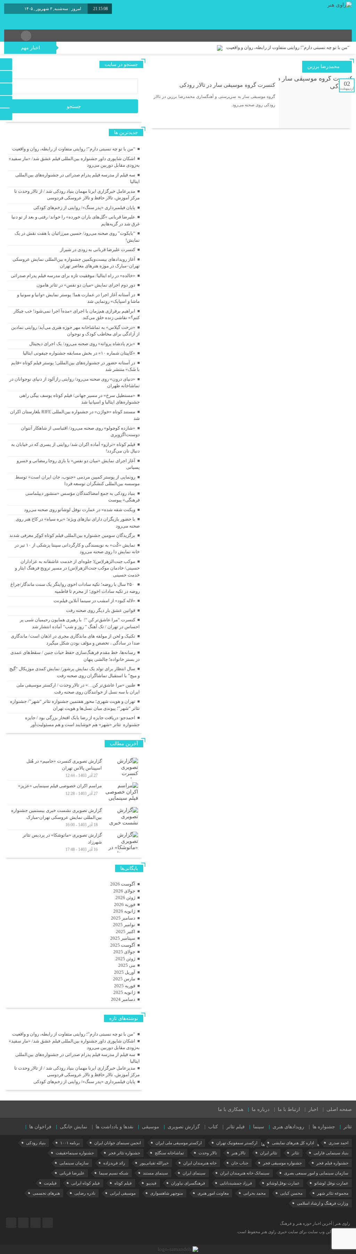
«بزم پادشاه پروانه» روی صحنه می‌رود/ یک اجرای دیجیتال (82, 343)
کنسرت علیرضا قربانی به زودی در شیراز (97, 249)
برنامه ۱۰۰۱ (70, 1142)
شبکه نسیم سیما (113, 1173)
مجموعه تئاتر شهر (332, 1193)
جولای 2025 (124, 951)
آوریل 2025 (124, 972)
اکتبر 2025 (125, 931)
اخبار (313, 1109)
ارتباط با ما (289, 1109)
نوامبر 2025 (124, 924)
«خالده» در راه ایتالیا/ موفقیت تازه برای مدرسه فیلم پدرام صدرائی (73, 275)
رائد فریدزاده (114, 1163)
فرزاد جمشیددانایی (236, 1183)
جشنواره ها (324, 1126)
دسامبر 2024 (123, 999)
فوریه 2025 (124, 985)
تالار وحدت (208, 1153)
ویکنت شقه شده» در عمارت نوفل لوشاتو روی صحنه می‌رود (79, 509)
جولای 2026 (124, 891)
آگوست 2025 (122, 945)
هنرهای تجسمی (46, 1193)
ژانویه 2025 (124, 992)
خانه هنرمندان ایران (200, 1163)
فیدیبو (151, 1183)
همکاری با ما (230, 1109)
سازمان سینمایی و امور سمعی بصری (316, 1173)
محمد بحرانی (254, 1193)
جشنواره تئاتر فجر (124, 1153)
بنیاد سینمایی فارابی (331, 1153)
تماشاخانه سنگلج (169, 1153)
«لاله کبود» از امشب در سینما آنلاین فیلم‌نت (94, 600)
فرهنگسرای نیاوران (188, 1183)
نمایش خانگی (73, 1126)
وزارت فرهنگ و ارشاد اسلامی (322, 1203)
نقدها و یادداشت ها (115, 1126)
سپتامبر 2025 (122, 938)
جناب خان (239, 1163)
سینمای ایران (194, 1173)
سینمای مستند (155, 1173)
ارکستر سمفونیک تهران (236, 1142)
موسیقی (150, 1126)
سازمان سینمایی (74, 1163)
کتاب (213, 1126)
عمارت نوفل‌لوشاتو (283, 1183)
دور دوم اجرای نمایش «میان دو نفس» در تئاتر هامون (86, 285)
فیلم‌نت (50, 1183)
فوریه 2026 (124, 904)
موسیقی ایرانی (123, 1193)
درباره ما (260, 1109)
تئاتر (347, 1126)
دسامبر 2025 (123, 918)
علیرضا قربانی (71, 1173)
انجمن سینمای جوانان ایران (117, 1142)
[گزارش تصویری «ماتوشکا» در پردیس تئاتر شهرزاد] (74, 841)
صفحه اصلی (339, 1109)
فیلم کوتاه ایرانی (85, 1183)
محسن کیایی (291, 1193)
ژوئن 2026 (125, 897)
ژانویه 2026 (124, 911)
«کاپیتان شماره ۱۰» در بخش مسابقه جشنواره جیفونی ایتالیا (79, 353)
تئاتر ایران (268, 1153)
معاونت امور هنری (213, 1193)
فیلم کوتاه (123, 1183)
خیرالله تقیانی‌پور (154, 1163)
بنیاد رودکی (36, 1142)
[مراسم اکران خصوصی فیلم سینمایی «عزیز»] (74, 793)
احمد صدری (338, 1142)
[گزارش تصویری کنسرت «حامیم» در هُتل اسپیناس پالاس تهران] (74, 768)
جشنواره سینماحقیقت (75, 1153)
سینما (258, 1126)
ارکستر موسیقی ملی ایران (178, 1142)
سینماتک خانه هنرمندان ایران (244, 1173)
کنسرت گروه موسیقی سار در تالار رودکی (227, 85)
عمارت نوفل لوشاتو (331, 1183)
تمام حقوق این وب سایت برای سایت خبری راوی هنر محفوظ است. (293, 1231)
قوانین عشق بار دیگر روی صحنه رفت (100, 610)
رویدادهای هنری (288, 1126)
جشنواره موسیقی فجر (282, 1163)
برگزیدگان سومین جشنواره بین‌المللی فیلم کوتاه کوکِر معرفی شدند (72, 535)
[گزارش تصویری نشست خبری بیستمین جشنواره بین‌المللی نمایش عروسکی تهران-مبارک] (74, 817)
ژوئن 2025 (125, 958)
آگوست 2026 (122, 884)
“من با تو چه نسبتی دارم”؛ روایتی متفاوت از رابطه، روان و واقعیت (287, 47)
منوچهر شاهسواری (166, 1193)
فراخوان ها (40, 1126)
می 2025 (126, 965)
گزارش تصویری (184, 1126)
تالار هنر (238, 1153)
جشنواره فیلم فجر (332, 1163)
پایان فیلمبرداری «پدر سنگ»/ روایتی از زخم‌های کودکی (84, 207)
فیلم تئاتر (235, 1126)
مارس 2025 (124, 978)
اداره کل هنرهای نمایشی (293, 1142)
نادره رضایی (84, 1193)
